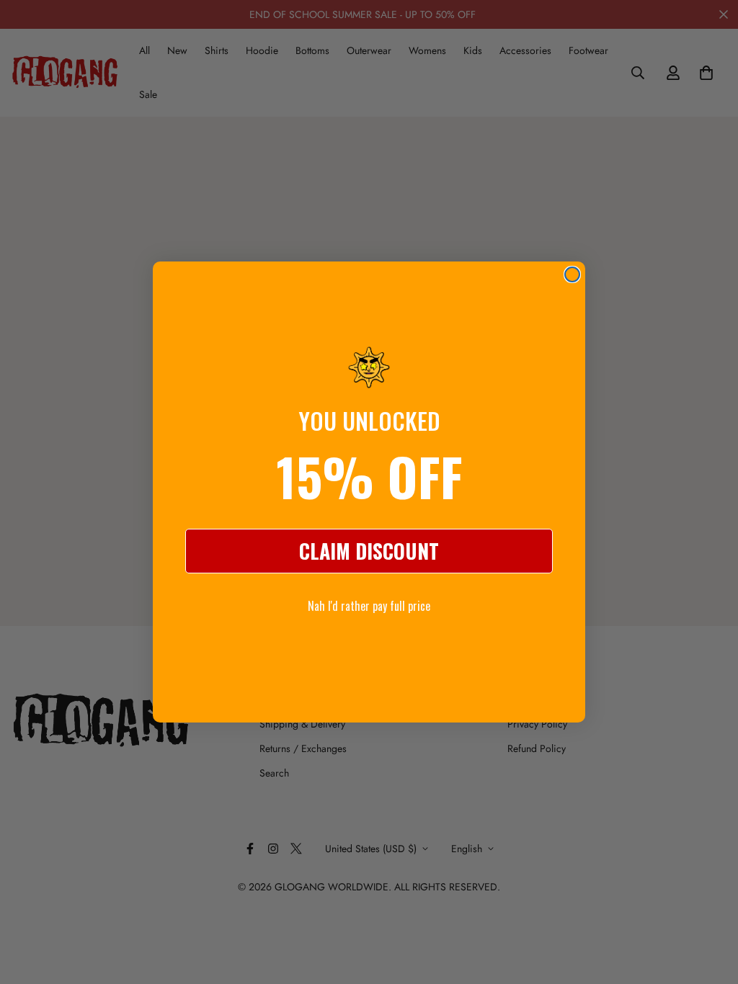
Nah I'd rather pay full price (369, 605)
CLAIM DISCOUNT (369, 550)
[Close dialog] (572, 274)
